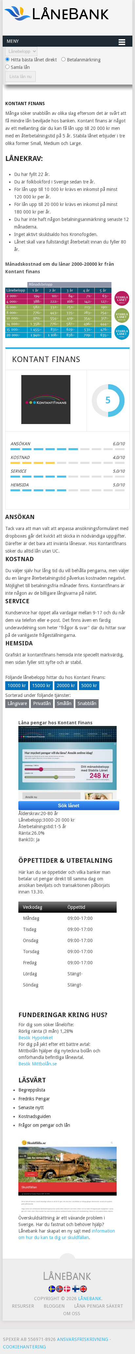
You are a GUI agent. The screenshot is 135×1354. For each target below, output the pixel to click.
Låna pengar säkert (98, 1306)
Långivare (17, 703)
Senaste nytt (31, 1107)
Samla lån (20, 67)
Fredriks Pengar (34, 1098)
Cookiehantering (24, 1346)
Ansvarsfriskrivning (82, 1339)
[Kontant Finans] (45, 400)
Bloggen (54, 1306)
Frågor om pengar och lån (44, 1125)
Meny (13, 41)
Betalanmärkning (83, 59)
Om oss (71, 1313)
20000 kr (66, 685)
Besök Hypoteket (35, 1037)
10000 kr (17, 685)
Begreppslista (31, 1090)
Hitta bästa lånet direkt (33, 59)
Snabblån (87, 703)
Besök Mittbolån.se (37, 1063)
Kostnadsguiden (34, 1116)
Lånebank (89, 1298)
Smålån (64, 703)
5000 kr (89, 685)
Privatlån (42, 703)
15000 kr (41, 685)
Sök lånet (68, 805)
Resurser (23, 1306)
